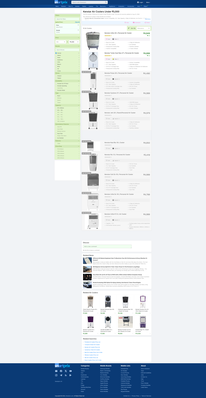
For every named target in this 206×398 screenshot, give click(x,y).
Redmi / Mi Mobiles (105, 370)
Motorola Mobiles (105, 377)
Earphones (84, 375)
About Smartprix (145, 368)
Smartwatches (85, 377)
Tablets (84, 6)
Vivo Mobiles (103, 375)
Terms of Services (146, 396)
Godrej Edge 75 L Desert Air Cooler (142, 330)
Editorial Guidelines (146, 372)
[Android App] (70, 375)
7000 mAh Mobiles (126, 387)
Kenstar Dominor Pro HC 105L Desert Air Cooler (142, 310)
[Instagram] (56, 375)
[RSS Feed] (66, 375)
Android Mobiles (125, 383)
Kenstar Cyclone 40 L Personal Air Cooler (88, 330)
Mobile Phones (85, 368)
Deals (82, 391)
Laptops (91, 6)
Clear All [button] (77, 22)
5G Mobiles (124, 370)
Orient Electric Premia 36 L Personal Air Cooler (90, 310)
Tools (142, 381)
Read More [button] (148, 19)
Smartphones (124, 368)
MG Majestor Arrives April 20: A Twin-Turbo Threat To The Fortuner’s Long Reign (116, 267)
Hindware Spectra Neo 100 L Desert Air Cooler (125, 310)
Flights (145, 6)
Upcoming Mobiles (126, 377)
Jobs (142, 375)
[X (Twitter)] (66, 371)
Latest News (144, 387)
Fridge (82, 385)
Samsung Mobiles (105, 368)
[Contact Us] (56, 371)
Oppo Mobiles (104, 381)
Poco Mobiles (104, 387)
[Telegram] (61, 375)
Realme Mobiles (104, 372)
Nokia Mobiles (104, 391)
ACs (82, 383)
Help (142, 379)
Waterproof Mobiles (126, 385)
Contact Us (144, 377)
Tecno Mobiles (104, 389)
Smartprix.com (69, 396)
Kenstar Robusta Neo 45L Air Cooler (107, 310)
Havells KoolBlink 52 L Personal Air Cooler (106, 330)
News (57, 6)
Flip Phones (124, 389)
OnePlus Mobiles (104, 379)
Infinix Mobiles (104, 385)
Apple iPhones (104, 383)
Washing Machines (86, 387)
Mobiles (77, 6)
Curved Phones (125, 372)
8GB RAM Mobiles (126, 379)
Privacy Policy (135, 396)
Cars (82, 372)
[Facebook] (61, 371)
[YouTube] (70, 371)
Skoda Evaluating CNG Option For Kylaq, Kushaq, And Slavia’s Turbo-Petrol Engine (117, 282)
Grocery (83, 389)
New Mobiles (124, 375)
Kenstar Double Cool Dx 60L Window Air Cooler (124, 330)
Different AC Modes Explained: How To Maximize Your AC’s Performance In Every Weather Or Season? (120, 259)
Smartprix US (58, 381)
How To (71, 6)
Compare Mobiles (145, 385)
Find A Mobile (144, 383)
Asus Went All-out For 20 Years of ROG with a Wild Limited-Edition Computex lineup (117, 275)
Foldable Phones (125, 381)
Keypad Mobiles (125, 391)
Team (142, 370)
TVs (97, 6)
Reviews (63, 6)
